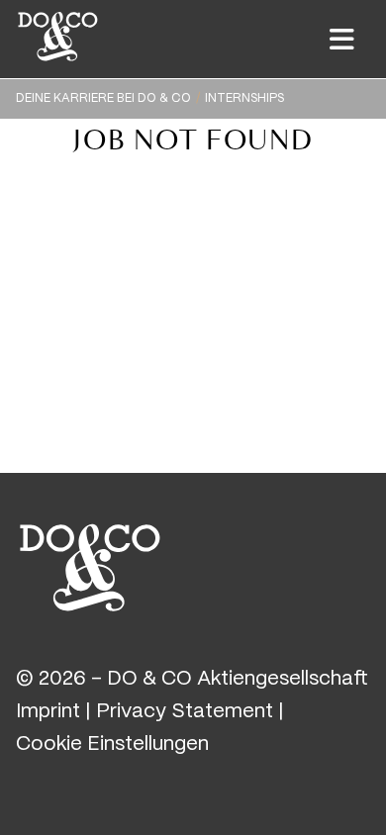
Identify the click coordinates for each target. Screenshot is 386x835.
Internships (244, 98)
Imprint (48, 711)
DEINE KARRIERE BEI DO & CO (103, 98)
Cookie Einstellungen (112, 744)
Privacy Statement (184, 711)
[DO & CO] (90, 565)
